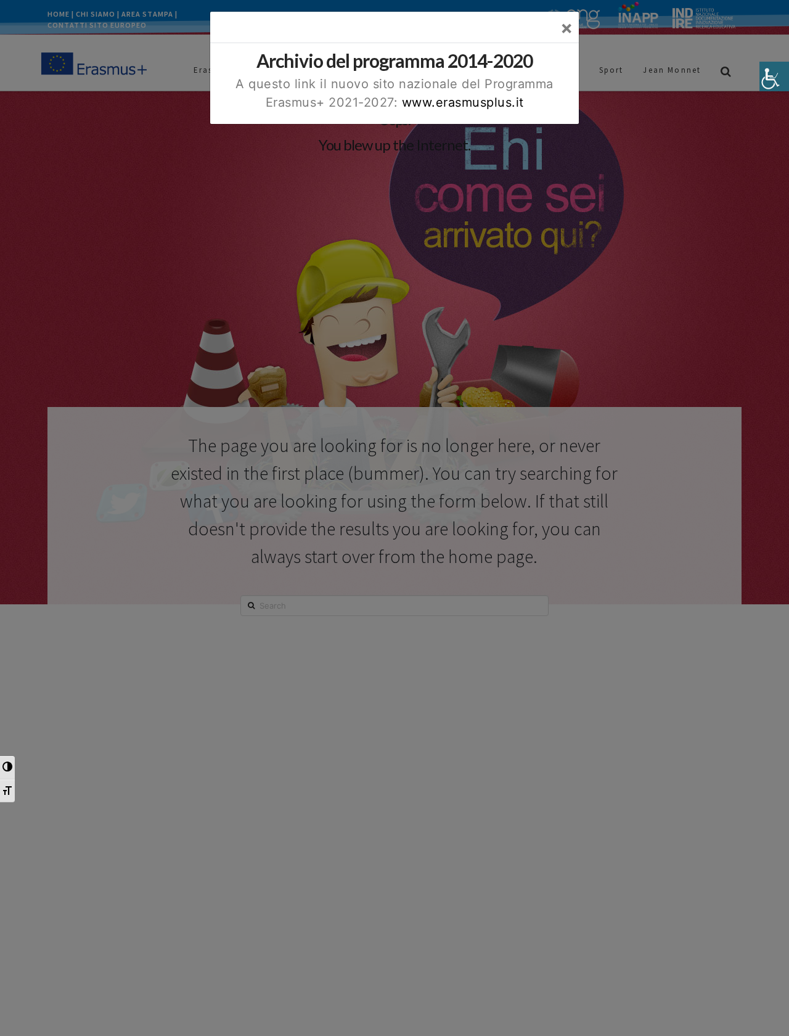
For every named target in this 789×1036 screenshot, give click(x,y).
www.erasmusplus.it (463, 102)
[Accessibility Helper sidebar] (774, 76)
